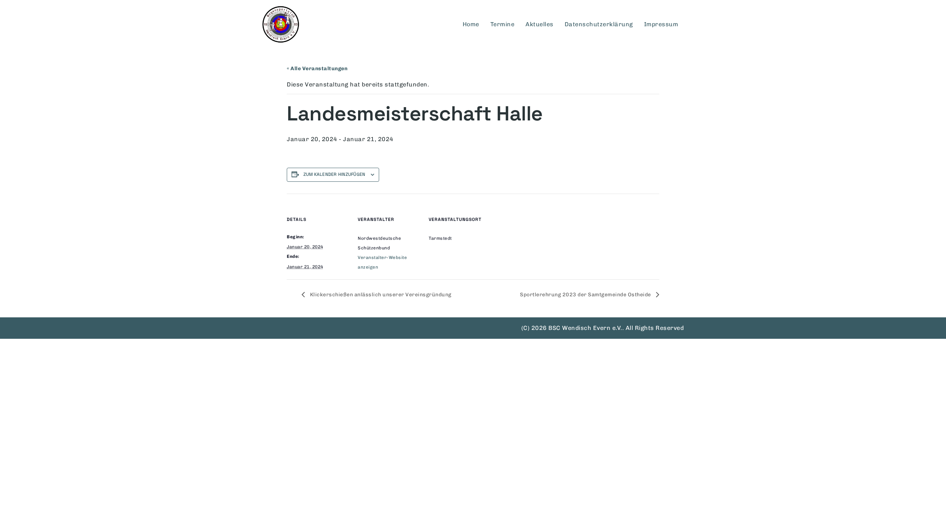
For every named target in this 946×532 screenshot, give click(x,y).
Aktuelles (539, 24)
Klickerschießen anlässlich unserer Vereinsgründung (380, 294)
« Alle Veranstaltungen (317, 68)
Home (471, 24)
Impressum (661, 24)
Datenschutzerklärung (599, 24)
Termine (502, 24)
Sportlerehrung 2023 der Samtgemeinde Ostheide (586, 294)
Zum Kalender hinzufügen (334, 174)
